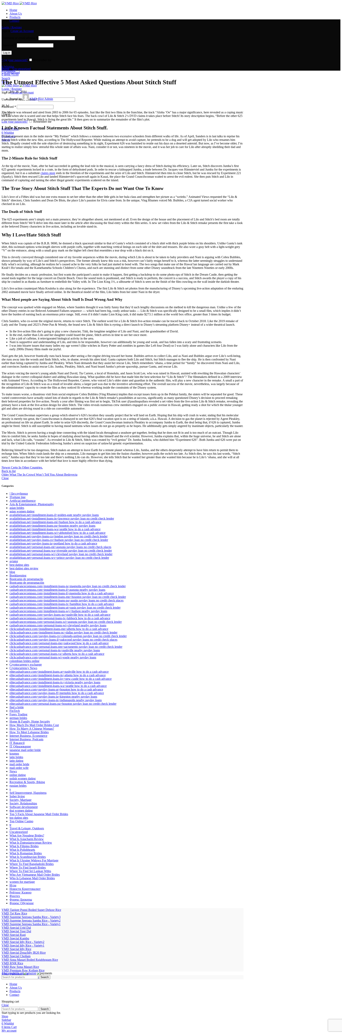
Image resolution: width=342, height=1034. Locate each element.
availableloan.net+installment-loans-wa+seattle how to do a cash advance (55, 529)
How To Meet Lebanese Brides (29, 732)
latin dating (16, 760)
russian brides (18, 785)
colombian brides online (24, 661)
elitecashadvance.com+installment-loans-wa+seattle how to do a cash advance (58, 686)
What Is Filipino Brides (24, 846)
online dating (18, 775)
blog (12, 572)
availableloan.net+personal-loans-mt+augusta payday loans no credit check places (60, 547)
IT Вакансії (17, 743)
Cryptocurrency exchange (26, 664)
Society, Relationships (23, 803)
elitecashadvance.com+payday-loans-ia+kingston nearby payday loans (53, 696)
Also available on (12, 973)
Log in (6, 52)
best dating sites (19, 564)
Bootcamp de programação (26, 579)
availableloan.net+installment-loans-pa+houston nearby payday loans (52, 525)
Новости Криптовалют (25, 889)
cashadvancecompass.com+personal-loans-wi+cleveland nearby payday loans (58, 625)
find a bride (17, 707)
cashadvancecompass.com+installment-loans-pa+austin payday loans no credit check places (67, 600)
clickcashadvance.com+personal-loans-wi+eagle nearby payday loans (53, 657)
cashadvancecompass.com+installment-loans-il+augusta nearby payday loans (57, 589)
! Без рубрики (19, 493)
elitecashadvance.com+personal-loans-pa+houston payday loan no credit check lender (63, 703)
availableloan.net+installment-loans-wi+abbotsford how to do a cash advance (57, 532)
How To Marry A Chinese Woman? (32, 728)
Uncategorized (21, 68)
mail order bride (19, 764)
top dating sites (19, 817)
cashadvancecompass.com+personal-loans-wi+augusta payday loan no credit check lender (66, 621)
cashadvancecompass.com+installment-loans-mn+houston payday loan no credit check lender (68, 597)
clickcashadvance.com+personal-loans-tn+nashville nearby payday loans (55, 650)
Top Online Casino (21, 821)
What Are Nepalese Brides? (27, 835)
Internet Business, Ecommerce (28, 735)
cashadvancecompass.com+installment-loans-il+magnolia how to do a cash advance (62, 593)
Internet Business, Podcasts (26, 739)
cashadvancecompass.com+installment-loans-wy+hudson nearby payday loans (58, 611)
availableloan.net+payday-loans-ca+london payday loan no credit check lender (58, 536)
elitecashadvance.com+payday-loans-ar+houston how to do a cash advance (56, 689)
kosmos (14, 753)
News (13, 771)
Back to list (9, 471)
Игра (13, 885)
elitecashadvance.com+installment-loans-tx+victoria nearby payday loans (55, 682)
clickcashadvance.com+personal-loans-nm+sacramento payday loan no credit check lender (66, 646)
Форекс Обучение (22, 903)
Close (5, 478)
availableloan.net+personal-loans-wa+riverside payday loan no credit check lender (61, 550)
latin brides (16, 757)
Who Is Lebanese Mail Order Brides (32, 878)
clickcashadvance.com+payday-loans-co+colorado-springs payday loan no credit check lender (68, 636)
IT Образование (20, 746)
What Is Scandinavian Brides (28, 857)
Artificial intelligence (23, 500)
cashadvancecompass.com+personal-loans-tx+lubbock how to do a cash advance (60, 618)
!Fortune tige (18, 497)
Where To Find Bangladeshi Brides (32, 864)
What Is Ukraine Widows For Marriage (34, 860)
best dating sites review (24, 568)
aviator (14, 561)
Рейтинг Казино (20, 892)
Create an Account (22, 31)
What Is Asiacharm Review (27, 839)
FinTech (15, 710)
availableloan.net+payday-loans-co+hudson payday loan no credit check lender (59, 540)
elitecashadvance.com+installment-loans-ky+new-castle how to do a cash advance (61, 678)
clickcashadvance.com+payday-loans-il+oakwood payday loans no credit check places (63, 639)
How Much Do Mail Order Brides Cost (34, 725)
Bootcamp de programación (27, 582)
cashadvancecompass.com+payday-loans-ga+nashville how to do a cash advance (60, 614)
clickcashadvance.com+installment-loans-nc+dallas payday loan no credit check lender (63, 632)
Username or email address (20, 38)
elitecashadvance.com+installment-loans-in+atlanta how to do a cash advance (58, 675)
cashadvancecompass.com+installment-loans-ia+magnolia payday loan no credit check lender (68, 586)
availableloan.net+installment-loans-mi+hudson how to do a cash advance (55, 522)
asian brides (17, 507)
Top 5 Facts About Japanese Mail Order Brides (39, 814)
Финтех (15, 896)
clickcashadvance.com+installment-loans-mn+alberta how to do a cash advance (59, 629)
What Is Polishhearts (22, 849)
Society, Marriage (20, 800)
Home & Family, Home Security (30, 721)
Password (9, 45)
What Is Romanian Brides (26, 853)
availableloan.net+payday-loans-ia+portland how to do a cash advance (53, 543)
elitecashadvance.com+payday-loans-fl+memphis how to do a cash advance (57, 693)
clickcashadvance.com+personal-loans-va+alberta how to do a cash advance (57, 653)
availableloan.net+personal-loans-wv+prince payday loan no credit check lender (59, 557)
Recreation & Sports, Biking (27, 782)
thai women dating (21, 810)
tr (10, 824)
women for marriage (22, 881)
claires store (48, 173)
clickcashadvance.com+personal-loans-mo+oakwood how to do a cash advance (59, 643)
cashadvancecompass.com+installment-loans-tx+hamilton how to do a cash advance (62, 604)
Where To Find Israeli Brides (28, 867)
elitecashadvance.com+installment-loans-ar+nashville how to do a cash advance (59, 671)
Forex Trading (18, 714)
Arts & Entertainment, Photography (32, 504)
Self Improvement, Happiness (28, 792)
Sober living (17, 796)
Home (5, 68)
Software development (24, 807)
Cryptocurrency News (23, 668)
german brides (18, 718)
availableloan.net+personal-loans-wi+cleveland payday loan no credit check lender (61, 554)
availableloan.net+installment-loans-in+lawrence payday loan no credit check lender (62, 518)
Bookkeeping (18, 575)
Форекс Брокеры (21, 899)
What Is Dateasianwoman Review (31, 842)
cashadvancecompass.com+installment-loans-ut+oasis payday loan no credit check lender (65, 607)
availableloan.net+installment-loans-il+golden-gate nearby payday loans (54, 515)
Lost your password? (15, 60)
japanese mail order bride (25, 750)
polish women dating (23, 778)
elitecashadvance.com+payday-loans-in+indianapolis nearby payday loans (56, 700)
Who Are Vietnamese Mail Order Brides (35, 874)
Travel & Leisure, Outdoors (27, 828)
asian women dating (22, 511)
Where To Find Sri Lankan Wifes (30, 871)
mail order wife (19, 767)
